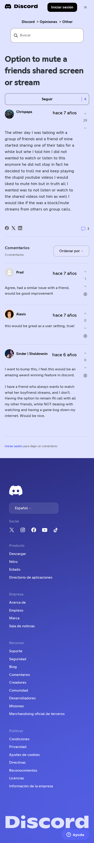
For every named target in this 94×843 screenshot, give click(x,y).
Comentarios (19, 675)
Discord (28, 22)
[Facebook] (7, 228)
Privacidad (17, 747)
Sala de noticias (22, 626)
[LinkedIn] (20, 228)
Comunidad (18, 690)
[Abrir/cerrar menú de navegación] (85, 7)
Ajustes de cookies (24, 755)
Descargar (17, 554)
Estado (14, 569)
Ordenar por (70, 251)
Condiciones (19, 739)
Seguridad (17, 659)
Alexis (21, 314)
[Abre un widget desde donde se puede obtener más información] (75, 835)
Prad (20, 272)
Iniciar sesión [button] (62, 7)
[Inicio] (21, 8)
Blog (13, 667)
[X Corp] (13, 228)
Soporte (15, 651)
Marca (14, 618)
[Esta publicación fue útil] (85, 114)
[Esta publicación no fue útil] (85, 128)
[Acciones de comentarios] (85, 294)
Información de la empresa (31, 786)
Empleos (16, 610)
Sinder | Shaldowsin (32, 354)
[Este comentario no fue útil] (85, 286)
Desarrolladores (22, 698)
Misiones (16, 706)
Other (67, 22)
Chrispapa (24, 112)
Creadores (17, 682)
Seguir (47, 99)
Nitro (13, 562)
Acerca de (17, 602)
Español (22, 508)
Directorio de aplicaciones (30, 577)
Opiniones (48, 22)
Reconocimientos (23, 770)
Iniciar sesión (14, 446)
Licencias (16, 778)
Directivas (17, 762)
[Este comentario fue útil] (85, 272)
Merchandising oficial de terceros (37, 714)
